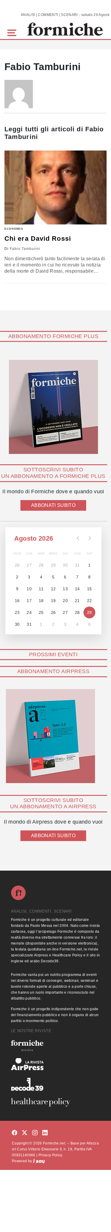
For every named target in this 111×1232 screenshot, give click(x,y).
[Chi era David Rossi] (55, 187)
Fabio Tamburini (25, 249)
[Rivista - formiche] (55, 1045)
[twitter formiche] (25, 1133)
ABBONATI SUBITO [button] (53, 505)
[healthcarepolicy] (55, 1102)
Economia (13, 228)
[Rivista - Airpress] (55, 1064)
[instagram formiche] (35, 1133)
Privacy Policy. (50, 1155)
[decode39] (55, 1084)
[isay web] (39, 1161)
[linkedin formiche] (45, 1133)
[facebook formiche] (14, 1133)
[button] (13, 32)
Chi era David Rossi (37, 238)
